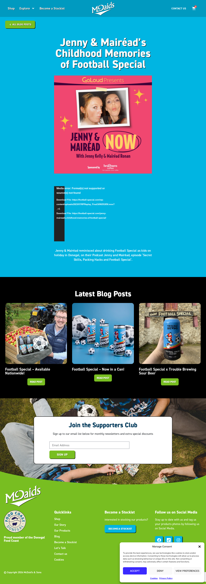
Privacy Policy (166, 578)
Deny (160, 570)
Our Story (60, 524)
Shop (11, 8)
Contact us (60, 553)
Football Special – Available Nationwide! (27, 371)
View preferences (187, 570)
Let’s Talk (60, 548)
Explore (24, 8)
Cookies (154, 578)
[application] (59, 213)
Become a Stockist (52, 8)
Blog (57, 536)
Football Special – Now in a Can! (98, 369)
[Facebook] (159, 540)
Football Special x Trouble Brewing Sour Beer (167, 371)
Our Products (62, 530)
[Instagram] (178, 540)
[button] (199, 546)
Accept (135, 570)
